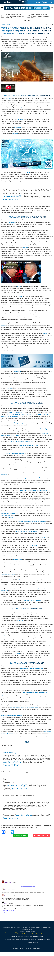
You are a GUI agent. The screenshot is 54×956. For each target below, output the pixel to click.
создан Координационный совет (28, 445)
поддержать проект (20, 835)
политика (23, 51)
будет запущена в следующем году (22, 442)
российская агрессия (31, 51)
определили (20, 315)
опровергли (20, 107)
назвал (25, 247)
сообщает (20, 620)
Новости (38, 2)
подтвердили (5, 515)
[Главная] (23, 1)
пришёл (18, 406)
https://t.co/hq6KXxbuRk (12, 761)
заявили (15, 134)
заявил (21, 243)
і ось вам (42, 939)
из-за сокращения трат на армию (26, 531)
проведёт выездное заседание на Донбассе (32, 521)
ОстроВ (4, 635)
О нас (50, 2)
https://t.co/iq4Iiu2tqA (24, 815)
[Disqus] (27, 858)
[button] (22, 20)
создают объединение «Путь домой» (35, 478)
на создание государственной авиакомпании (33, 490)
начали (3, 325)
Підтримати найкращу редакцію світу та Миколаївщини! (27, 936)
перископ (5, 51)
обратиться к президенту (15, 412)
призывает (17, 127)
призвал (21, 119)
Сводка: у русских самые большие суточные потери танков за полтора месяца (40, 16)
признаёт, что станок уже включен (31, 668)
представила (33, 545)
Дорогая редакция (6, 24)
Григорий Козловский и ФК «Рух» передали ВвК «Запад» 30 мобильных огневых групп (14, 16)
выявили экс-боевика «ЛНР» (33, 600)
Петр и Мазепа (6, 1)
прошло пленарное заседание (14, 453)
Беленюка (10, 517)
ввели (21, 296)
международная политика (14, 51)
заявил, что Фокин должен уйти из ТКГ (18, 415)
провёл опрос (17, 560)
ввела (19, 286)
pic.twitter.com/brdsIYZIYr (12, 196)
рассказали (17, 372)
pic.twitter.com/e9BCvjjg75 (17, 785)
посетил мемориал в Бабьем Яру (37, 429)
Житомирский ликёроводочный (11, 715)
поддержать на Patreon (41, 835)
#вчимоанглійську (9, 752)
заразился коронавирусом (9, 513)
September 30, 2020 (10, 765)
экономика (39, 51)
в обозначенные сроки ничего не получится (24, 707)
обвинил (9, 99)
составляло (12, 222)
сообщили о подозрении (25, 580)
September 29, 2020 (10, 199)
